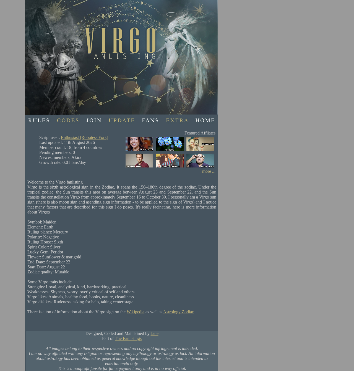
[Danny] (200, 167)
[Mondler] (170, 167)
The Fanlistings (128, 338)
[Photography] (200, 150)
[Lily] (139, 150)
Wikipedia (135, 311)
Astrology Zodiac (178, 311)
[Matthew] (139, 167)
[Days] (170, 150)
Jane (154, 333)
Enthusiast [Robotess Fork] (84, 137)
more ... (208, 171)
